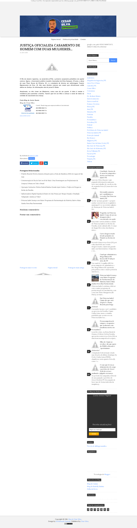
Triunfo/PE (91, 159)
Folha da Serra (92, 489)
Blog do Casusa (92, 484)
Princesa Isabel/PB (94, 133)
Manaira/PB (91, 112)
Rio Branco (91, 138)
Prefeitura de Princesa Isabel (97, 130)
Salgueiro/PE (92, 141)
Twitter (35, 163)
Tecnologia (91, 156)
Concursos (91, 91)
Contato (83, 39)
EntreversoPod (92, 101)
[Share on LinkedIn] (46, 163)
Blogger (107, 474)
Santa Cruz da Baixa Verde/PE (98, 143)
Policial (89, 125)
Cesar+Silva (91, 88)
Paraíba (90, 117)
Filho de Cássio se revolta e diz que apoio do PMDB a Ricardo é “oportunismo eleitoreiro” (104, 346)
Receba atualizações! (102, 424)
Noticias (31, 158)
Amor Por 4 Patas (93, 83)
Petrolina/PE (92, 122)
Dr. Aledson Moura (93, 96)
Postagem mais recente (28, 268)
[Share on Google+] (41, 163)
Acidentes (90, 78)
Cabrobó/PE (91, 86)
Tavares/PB (91, 154)
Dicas (89, 94)
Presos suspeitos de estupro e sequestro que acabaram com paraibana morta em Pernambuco (103, 325)
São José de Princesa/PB (96, 146)
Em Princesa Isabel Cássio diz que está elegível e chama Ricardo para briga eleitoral (103, 302)
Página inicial (56, 39)
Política (89, 127)
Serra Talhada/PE (93, 151)
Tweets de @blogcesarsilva (96, 446)
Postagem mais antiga (76, 268)
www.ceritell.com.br (25, 116)
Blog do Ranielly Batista (95, 486)
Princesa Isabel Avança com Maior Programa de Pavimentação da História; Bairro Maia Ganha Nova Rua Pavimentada (104, 279)
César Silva (84, 521)
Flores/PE (90, 107)
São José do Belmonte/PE (96, 148)
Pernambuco (91, 120)
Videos (89, 161)
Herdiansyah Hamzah (63, 521)
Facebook (25, 163)
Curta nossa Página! (102, 395)
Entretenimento (93, 99)
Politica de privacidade (70, 39)
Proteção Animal (93, 135)
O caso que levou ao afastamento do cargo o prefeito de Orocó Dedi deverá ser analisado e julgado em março (104, 369)
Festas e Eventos (93, 104)
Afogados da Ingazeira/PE (96, 80)
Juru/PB (90, 109)
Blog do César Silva (75, 519)
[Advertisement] (37, 136)
